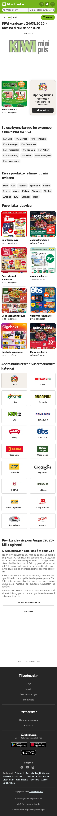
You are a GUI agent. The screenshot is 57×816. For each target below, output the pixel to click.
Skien (27, 155)
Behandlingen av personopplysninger (28, 809)
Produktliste (28, 699)
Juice (16, 191)
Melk (5, 185)
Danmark (30, 776)
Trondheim (38, 138)
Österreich (19, 773)
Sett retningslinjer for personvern (28, 798)
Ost (13, 185)
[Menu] (52, 4)
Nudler (47, 191)
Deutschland (18, 776)
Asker (43, 150)
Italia (17, 779)
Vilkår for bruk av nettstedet (28, 804)
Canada (46, 773)
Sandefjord (42, 155)
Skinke (6, 191)
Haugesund (11, 161)
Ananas (7, 196)
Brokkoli (26, 196)
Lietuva (24, 779)
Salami (46, 185)
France (46, 776)
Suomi (38, 776)
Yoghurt (22, 185)
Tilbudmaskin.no (36, 791)
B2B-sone (28, 725)
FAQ (28, 683)
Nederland (34, 779)
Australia (30, 773)
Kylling (25, 191)
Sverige (43, 779)
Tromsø (29, 150)
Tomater (36, 191)
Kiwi (16, 196)
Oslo (7, 138)
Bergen (21, 138)
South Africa (9, 782)
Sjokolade (35, 185)
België (38, 773)
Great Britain (8, 779)
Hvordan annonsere (28, 720)
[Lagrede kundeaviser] (41, 4)
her (3, 571)
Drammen (28, 144)
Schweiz (7, 776)
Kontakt (28, 689)
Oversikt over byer (28, 694)
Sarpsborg (10, 155)
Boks (35, 196)
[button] (47, 4)
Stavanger (10, 144)
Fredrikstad (11, 150)
